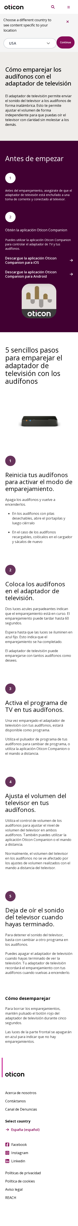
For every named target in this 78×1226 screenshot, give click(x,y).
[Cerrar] (68, 21)
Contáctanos (15, 1101)
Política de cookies (20, 1181)
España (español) (25, 1129)
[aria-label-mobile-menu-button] (68, 7)
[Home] (13, 7)
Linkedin (18, 1161)
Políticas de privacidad (23, 1173)
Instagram (19, 1153)
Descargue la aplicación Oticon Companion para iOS (31, 260)
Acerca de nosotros (20, 1093)
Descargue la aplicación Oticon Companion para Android (31, 274)
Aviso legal (14, 1189)
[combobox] (27, 43)
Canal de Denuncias (21, 1109)
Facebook (19, 1144)
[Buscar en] (53, 7)
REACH (10, 1197)
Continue (65, 42)
